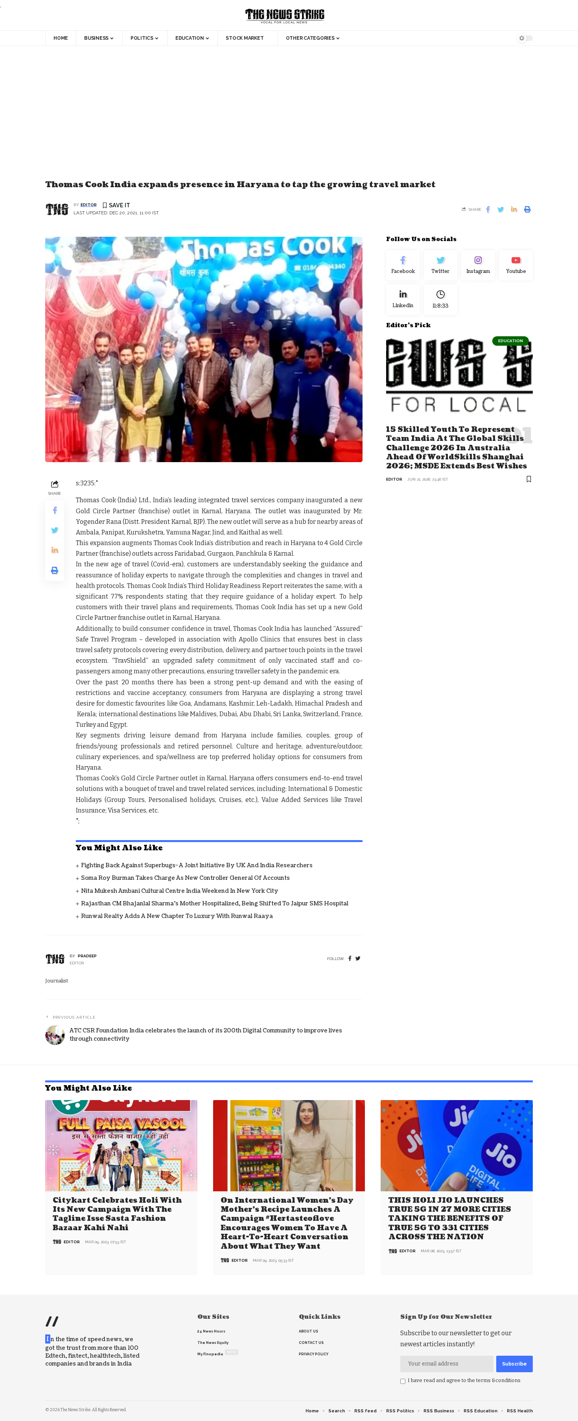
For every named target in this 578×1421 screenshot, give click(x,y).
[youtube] (516, 265)
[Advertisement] (289, 119)
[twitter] (358, 959)
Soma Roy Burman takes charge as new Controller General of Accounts (185, 878)
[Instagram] (478, 265)
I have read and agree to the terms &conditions (464, 1380)
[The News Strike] (285, 16)
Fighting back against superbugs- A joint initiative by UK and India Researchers (197, 865)
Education (510, 341)
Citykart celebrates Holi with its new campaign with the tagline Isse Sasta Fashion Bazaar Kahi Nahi (117, 1214)
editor (89, 205)
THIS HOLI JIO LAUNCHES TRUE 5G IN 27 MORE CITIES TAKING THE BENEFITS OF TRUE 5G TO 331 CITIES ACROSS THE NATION (449, 1219)
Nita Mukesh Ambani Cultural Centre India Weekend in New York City (179, 891)
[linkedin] (403, 300)
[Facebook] (349, 959)
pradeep (87, 956)
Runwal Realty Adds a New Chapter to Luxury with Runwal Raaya (177, 916)
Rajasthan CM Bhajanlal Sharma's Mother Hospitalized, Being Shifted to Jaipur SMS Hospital (214, 903)
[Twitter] (441, 265)
